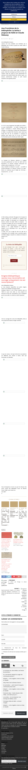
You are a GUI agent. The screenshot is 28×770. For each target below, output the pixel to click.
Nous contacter (4, 763)
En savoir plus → (5, 728)
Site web (3, 643)
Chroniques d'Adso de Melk (7, 736)
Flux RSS (10, 763)
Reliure (3, 743)
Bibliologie (3, 745)
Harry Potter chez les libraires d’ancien (12, 682)
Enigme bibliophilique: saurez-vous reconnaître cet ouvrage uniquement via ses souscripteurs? (13, 279)
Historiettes (3, 751)
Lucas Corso (4, 734)
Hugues (11, 38)
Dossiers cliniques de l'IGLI (7, 733)
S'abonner (14, 260)
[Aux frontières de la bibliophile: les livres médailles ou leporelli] (18, 535)
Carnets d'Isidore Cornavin (7, 737)
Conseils (3, 753)
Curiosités (3, 749)
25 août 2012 (5, 38)
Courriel (3, 639)
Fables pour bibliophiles (6, 739)
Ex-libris (3, 748)
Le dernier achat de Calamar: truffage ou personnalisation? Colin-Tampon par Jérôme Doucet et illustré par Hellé (6, 543)
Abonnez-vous (21, 713)
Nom (2, 635)
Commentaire (4, 624)
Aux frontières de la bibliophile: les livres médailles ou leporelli (18, 541)
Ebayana (3, 747)
